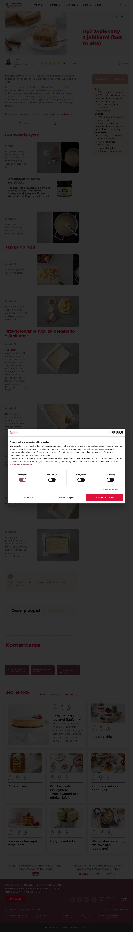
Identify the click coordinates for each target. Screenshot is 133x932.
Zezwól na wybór (66, 497)
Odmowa (28, 497)
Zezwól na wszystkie (104, 497)
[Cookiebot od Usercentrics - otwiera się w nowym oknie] (111, 432)
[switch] (52, 480)
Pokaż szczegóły (110, 489)
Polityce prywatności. (22, 464)
